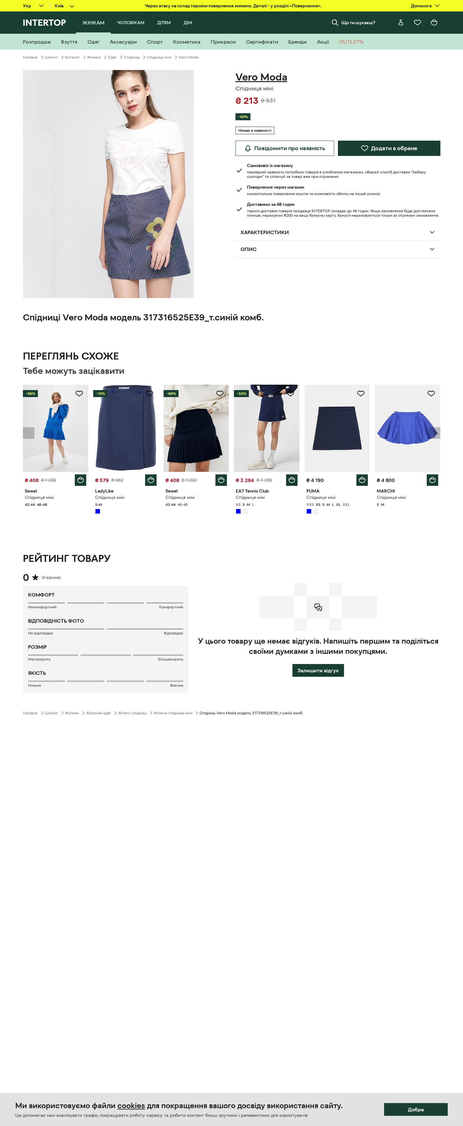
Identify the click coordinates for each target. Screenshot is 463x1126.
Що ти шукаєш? (358, 22)
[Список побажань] (417, 22)
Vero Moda (189, 57)
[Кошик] (434, 22)
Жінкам (94, 57)
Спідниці (132, 57)
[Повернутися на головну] (44, 22)
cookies (131, 1105)
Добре (416, 1109)
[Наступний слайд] (434, 433)
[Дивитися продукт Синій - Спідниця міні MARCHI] (407, 428)
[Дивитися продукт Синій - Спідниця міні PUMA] (337, 428)
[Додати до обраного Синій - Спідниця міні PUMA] (360, 393)
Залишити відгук (318, 670)
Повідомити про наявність (289, 148)
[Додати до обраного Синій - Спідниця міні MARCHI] (431, 393)
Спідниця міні (159, 57)
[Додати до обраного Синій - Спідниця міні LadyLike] (149, 393)
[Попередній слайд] (28, 433)
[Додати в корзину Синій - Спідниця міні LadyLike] (151, 480)
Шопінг (51, 57)
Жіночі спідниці (132, 713)
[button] (28, 433)
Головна (30, 57)
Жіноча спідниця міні (173, 713)
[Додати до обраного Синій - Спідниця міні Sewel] (79, 393)
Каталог (72, 57)
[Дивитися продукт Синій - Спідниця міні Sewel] (55, 428)
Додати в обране (394, 148)
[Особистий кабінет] (401, 22)
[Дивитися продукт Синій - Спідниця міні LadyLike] (125, 428)
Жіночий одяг (98, 713)
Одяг (112, 57)
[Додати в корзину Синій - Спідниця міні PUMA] (362, 480)
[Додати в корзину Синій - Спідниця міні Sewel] (80, 480)
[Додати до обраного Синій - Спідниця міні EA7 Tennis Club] (290, 393)
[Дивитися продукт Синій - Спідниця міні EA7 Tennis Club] (266, 428)
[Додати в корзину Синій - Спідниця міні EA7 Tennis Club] (292, 480)
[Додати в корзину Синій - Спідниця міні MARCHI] (432, 480)
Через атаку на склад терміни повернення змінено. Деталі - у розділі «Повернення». (233, 5)
